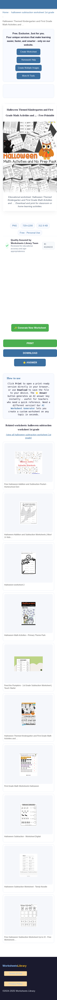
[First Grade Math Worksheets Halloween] (28, 764)
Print (30, 343)
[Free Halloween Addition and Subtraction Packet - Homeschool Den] (28, 462)
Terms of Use (15, 973)
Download (30, 353)
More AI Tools (28, 76)
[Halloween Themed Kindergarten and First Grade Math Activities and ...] (28, 714)
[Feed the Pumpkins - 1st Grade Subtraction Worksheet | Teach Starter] (28, 663)
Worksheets (14, 965)
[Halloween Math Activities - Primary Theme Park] (28, 613)
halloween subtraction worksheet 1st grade (32, 12)
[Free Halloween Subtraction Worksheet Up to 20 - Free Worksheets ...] (28, 915)
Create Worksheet (28, 52)
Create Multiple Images (28, 68)
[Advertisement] (28, 289)
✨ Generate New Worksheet (30, 327)
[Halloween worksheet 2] (28, 563)
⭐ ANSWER (30, 362)
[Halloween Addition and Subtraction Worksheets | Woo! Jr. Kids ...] (28, 512)
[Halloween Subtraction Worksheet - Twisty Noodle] (28, 865)
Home (6, 12)
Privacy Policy (15, 983)
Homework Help (28, 60)
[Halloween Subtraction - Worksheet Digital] (28, 814)
